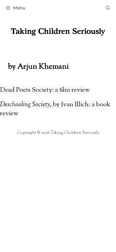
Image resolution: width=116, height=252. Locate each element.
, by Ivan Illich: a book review (55, 109)
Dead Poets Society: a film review (45, 90)
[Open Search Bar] (108, 8)
